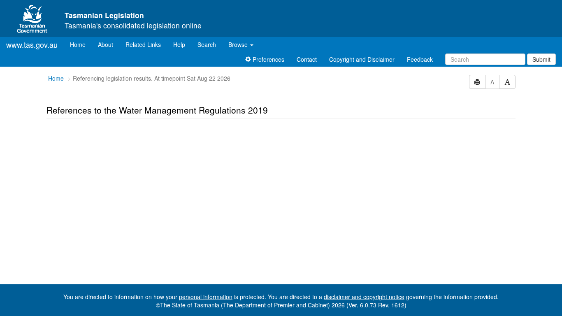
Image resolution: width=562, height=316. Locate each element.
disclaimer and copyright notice (364, 297)
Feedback (420, 59)
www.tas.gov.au (32, 44)
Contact (307, 59)
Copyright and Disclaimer (362, 59)
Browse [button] (238, 44)
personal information (205, 297)
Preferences (267, 59)
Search (206, 44)
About (105, 44)
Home (81, 44)
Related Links (143, 44)
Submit (541, 59)
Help (179, 44)
